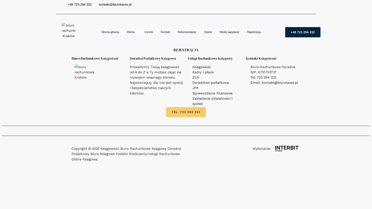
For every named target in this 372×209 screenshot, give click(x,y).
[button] (136, 32)
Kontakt (165, 31)
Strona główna (110, 31)
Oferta (131, 31)
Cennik (149, 31)
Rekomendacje (187, 31)
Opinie (208, 31)
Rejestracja (254, 31)
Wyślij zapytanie (229, 31)
